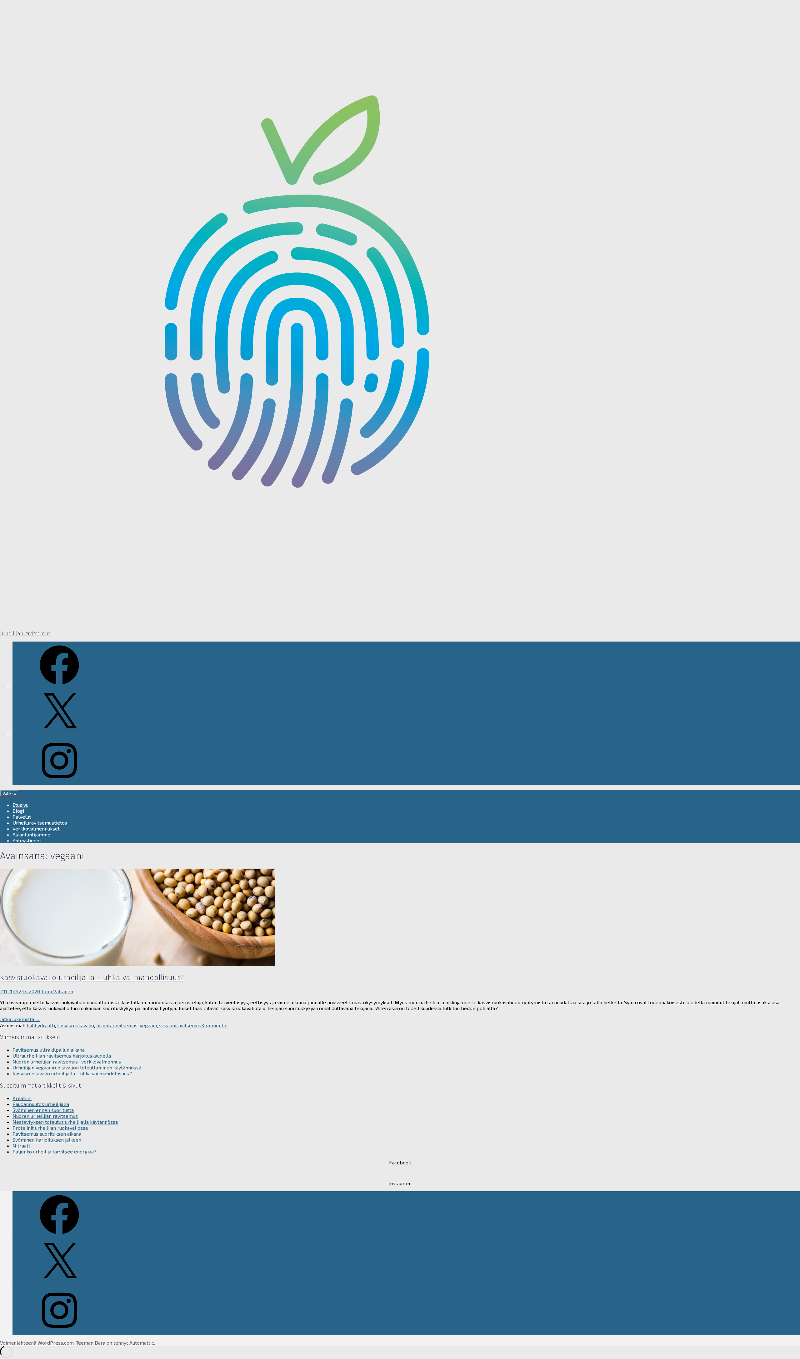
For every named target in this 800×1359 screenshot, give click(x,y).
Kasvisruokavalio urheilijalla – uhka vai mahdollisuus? (92, 977)
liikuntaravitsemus (117, 1025)
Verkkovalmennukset (36, 828)
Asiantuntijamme (31, 834)
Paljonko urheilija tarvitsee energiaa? (54, 1151)
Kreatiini (22, 1098)
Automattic (141, 1343)
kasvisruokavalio (75, 1025)
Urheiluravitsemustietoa (39, 823)
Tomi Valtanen (57, 991)
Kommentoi (214, 1025)
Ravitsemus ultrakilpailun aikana (48, 1050)
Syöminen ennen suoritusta (43, 1110)
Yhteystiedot (26, 840)
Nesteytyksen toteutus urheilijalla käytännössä (65, 1122)
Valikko (9, 793)
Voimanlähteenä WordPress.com (37, 1343)
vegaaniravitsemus (180, 1025)
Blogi (18, 811)
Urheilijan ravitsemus (25, 634)
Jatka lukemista (20, 1019)
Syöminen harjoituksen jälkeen (46, 1140)
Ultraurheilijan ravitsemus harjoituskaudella (61, 1056)
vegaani (148, 1025)
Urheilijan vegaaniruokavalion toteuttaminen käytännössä (76, 1067)
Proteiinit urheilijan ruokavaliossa (50, 1128)
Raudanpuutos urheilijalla (40, 1104)
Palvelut (21, 817)
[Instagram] (59, 782)
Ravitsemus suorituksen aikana (46, 1134)
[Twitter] (59, 734)
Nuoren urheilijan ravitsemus (45, 1116)
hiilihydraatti (41, 1025)
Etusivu (20, 805)
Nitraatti (22, 1145)
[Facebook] (59, 686)
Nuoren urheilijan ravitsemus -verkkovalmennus (66, 1061)
